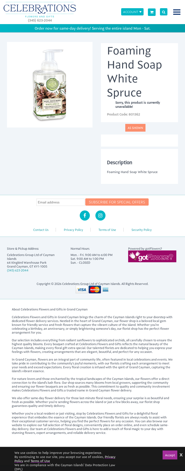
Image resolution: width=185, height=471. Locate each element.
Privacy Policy (73, 230)
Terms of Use (107, 230)
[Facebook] (85, 215)
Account (130, 12)
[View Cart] (151, 12)
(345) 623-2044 (40, 20)
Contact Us (40, 230)
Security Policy (142, 230)
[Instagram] (100, 215)
